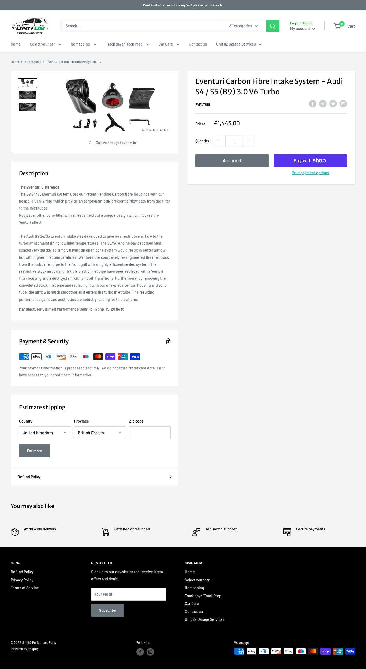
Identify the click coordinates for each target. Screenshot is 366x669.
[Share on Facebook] (312, 103)
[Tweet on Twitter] (333, 103)
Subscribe (107, 610)
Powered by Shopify (25, 649)
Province (81, 421)
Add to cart (232, 160)
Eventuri (202, 104)
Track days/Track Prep (124, 44)
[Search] (272, 26)
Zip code (136, 421)
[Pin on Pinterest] (323, 103)
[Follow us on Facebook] (140, 652)
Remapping (81, 44)
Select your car (42, 44)
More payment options (310, 172)
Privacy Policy (22, 580)
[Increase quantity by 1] (248, 141)
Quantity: (203, 141)
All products (32, 61)
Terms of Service (25, 587)
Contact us (198, 44)
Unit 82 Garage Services (236, 44)
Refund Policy (29, 476)
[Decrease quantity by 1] (219, 141)
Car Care (166, 44)
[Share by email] (343, 103)
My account (300, 28)
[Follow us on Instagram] (150, 652)
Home (16, 44)
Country (25, 421)
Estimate (34, 451)
